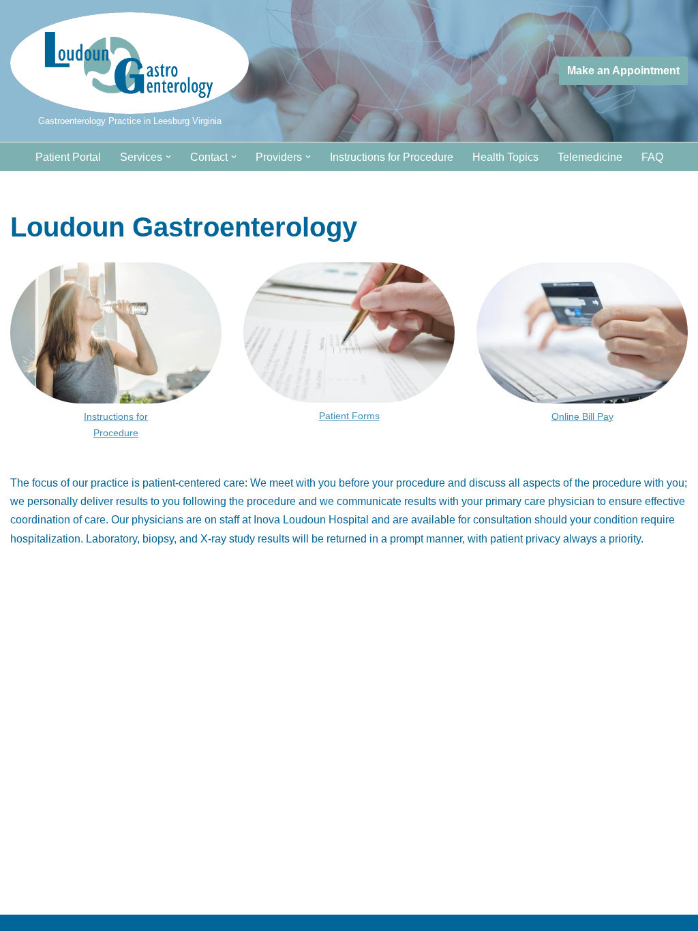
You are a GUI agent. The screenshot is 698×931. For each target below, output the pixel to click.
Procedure (115, 432)
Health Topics (505, 157)
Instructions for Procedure (391, 157)
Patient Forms (349, 415)
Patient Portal (68, 157)
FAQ (652, 157)
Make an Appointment (623, 70)
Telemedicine (590, 157)
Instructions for (116, 416)
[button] (168, 156)
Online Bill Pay (582, 416)
